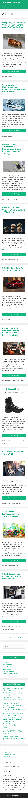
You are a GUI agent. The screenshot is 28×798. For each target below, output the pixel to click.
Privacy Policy (7, 752)
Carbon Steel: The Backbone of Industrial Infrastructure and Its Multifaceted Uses (12, 719)
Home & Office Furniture (10, 673)
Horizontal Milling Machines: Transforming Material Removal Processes (12, 699)
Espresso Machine (8, 671)
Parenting (15, 503)
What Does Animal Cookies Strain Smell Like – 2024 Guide (13, 209)
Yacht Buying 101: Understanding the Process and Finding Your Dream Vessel (13, 88)
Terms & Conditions (9, 754)
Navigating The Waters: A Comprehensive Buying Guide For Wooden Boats (13, 24)
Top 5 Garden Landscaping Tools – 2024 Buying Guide (11, 514)
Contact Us (6, 756)
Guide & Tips (8, 76)
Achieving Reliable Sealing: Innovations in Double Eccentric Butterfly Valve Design (12, 705)
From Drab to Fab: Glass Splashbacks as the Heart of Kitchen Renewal (14, 738)
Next (22, 637)
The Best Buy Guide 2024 (10, 2)
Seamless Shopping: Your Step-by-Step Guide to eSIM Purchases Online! (13, 725)
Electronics (7, 380)
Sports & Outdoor (8, 667)
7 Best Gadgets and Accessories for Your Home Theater (11, 576)
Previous (5, 637)
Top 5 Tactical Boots (11, 389)
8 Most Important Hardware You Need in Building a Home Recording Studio (12, 331)
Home (5, 750)
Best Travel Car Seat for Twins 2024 (13, 453)
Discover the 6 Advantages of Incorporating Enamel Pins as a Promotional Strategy (12, 149)
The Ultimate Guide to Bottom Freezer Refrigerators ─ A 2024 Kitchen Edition (12, 732)
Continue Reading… (14, 71)
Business (6, 199)
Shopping (15, 259)
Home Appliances (8, 664)
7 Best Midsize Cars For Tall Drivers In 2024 (13, 269)
